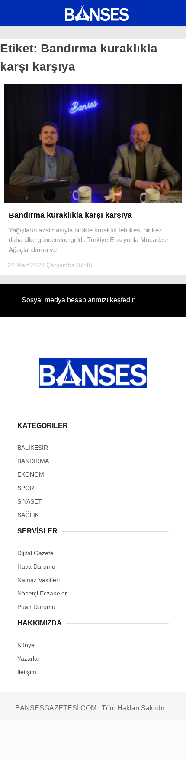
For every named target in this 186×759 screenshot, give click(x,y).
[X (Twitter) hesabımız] (60, 745)
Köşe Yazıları (34, 159)
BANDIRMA (28, 89)
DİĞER (22, 176)
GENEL (22, 71)
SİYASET (25, 106)
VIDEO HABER (32, 141)
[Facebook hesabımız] (30, 745)
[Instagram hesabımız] (89, 745)
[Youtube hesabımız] (118, 745)
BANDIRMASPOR (36, 124)
